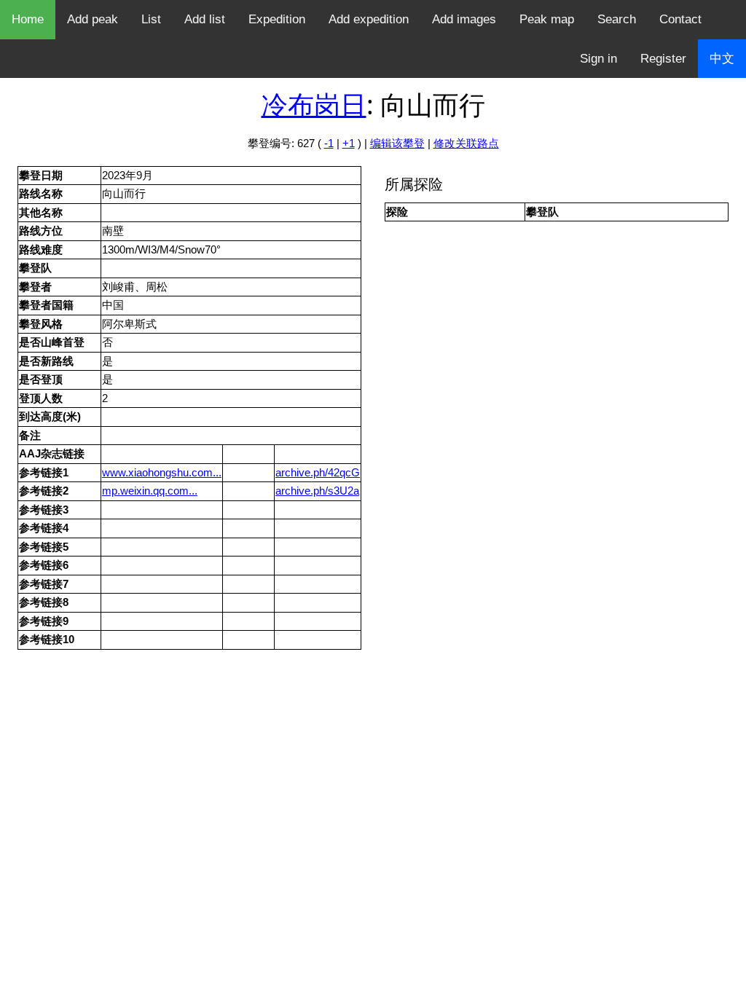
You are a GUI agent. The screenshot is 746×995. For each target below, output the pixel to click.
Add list (204, 19)
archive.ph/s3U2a (317, 490)
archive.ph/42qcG (317, 472)
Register (663, 59)
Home (28, 19)
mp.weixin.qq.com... (149, 490)
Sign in (598, 59)
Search (616, 19)
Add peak (92, 19)
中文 (722, 59)
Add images (464, 19)
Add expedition (369, 19)
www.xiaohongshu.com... (161, 472)
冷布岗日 (314, 104)
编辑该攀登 (397, 143)
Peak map (546, 19)
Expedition (276, 19)
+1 (348, 143)
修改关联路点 (466, 143)
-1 (329, 143)
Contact (680, 19)
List (151, 19)
